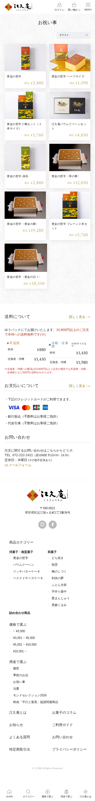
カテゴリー (28, 796)
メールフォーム (20, 465)
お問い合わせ (62, 737)
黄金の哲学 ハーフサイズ (68, 76)
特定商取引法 (19, 749)
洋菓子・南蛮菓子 (21, 552)
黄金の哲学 (14, 76)
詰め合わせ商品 (19, 613)
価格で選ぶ (47, 796)
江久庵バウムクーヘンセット (69, 126)
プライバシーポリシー (69, 749)
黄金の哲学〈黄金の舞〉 (23, 224)
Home (9, 796)
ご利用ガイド (62, 725)
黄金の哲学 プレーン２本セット (69, 226)
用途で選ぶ (66, 796)
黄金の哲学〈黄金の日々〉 (24, 277)
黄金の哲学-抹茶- (18, 176)
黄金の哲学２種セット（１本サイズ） (24, 126)
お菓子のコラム (64, 712)
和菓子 (52, 552)
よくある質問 (19, 737)
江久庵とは (18, 712)
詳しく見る (77, 316)
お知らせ (16, 725)
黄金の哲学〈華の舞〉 (66, 176)
